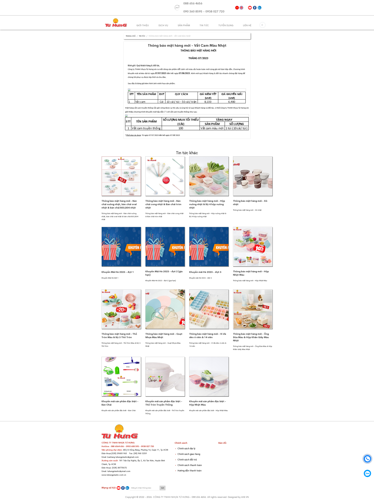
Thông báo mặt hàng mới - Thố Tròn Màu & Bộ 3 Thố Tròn (119, 335)
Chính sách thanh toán (190, 465)
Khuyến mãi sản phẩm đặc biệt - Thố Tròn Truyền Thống (163, 403)
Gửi (162, 488)
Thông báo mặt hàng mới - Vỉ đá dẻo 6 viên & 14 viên (207, 335)
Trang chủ (131, 36)
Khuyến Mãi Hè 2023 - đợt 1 (118, 272)
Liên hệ (247, 25)
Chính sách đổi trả (187, 459)
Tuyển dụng (225, 25)
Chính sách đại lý (186, 448)
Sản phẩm (184, 25)
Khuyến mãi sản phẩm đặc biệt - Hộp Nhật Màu (207, 403)
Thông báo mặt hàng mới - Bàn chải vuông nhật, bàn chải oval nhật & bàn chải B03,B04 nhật (119, 204)
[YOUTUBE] (250, 8)
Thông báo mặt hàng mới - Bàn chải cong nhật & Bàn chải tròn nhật (163, 204)
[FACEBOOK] (255, 8)
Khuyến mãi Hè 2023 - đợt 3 (205, 272)
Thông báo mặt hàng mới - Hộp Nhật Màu (251, 273)
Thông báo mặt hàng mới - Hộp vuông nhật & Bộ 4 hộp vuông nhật (207, 204)
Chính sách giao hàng (189, 454)
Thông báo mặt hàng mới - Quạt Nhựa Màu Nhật (163, 335)
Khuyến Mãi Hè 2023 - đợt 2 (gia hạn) (163, 273)
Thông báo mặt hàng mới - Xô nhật (250, 202)
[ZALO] (259, 8)
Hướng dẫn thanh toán (189, 470)
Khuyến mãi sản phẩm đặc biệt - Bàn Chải (120, 403)
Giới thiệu (142, 25)
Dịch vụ (163, 25)
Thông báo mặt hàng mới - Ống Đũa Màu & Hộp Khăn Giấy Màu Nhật (251, 337)
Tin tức (204, 25)
